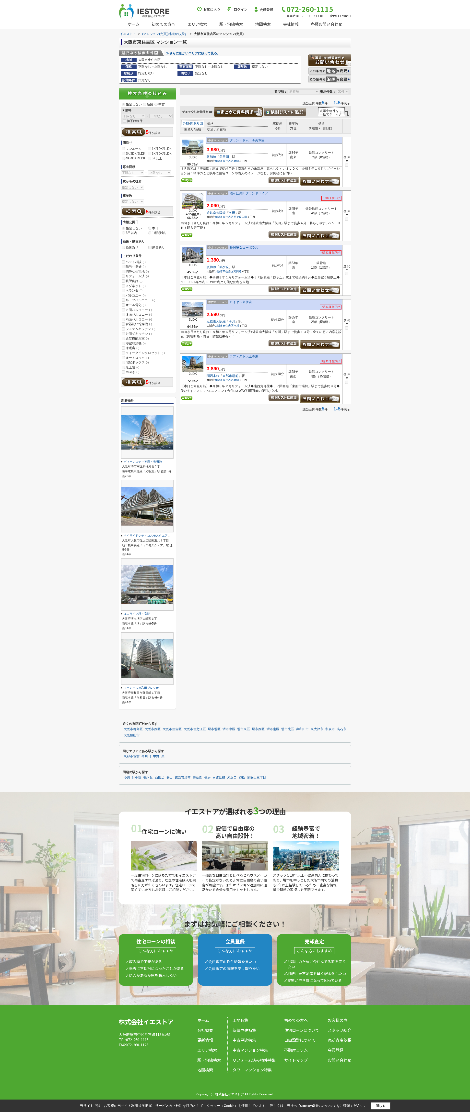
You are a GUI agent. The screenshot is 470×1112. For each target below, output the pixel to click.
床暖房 (132, 348)
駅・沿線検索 (231, 24)
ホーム (134, 24)
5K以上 (157, 158)
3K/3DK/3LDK (162, 153)
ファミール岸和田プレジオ (141, 688)
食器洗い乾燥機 (139, 324)
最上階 (132, 367)
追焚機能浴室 (137, 338)
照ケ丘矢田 (240, 216)
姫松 (242, 777)
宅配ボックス (137, 362)
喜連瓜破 (218, 777)
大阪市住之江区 (195, 729)
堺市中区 (229, 729)
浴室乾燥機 (136, 343)
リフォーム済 (137, 276)
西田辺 (159, 777)
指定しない (134, 104)
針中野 (154, 756)
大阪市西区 (153, 729)
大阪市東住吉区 (224, 160)
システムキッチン (140, 329)
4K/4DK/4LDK (135, 158)
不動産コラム (296, 1050)
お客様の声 (337, 1020)
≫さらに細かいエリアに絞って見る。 (193, 53)
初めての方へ (163, 24)
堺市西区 (258, 729)
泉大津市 (317, 729)
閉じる (380, 1106)
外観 (186, 123)
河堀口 (232, 777)
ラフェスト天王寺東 (244, 356)
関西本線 (213, 376)
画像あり (132, 247)
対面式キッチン (139, 334)
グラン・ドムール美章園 (247, 140)
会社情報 (291, 24)
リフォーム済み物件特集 (254, 1060)
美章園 (224, 157)
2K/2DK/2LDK (135, 153)
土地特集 (240, 1020)
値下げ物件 (135, 121)
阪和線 (211, 157)
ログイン (240, 9)
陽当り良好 (136, 266)
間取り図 (196, 123)
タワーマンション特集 (252, 1070)
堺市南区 (273, 729)
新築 (150, 104)
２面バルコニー (139, 310)
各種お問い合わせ (326, 24)
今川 (232, 321)
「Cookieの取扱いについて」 (316, 1106)
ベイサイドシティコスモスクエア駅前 (149, 535)
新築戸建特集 (244, 1030)
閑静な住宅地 (137, 271)
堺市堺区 (214, 729)
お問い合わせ (339, 1060)
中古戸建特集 (244, 1040)
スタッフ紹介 (339, 1030)
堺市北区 (287, 729)
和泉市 (330, 729)
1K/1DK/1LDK (162, 149)
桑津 (236, 160)
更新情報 (205, 1040)
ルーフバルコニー (140, 300)
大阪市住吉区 (172, 729)
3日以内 (131, 233)
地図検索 (263, 24)
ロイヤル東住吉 (241, 302)
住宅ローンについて (301, 1030)
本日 (155, 228)
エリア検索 (197, 24)
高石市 (341, 729)
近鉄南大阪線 (216, 213)
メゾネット (136, 286)
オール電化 (136, 305)
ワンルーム (133, 149)
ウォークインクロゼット (145, 353)
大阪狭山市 (132, 735)
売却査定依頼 (339, 1040)
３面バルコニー (139, 314)
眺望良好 (134, 281)
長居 (207, 777)
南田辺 (238, 271)
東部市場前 (230, 376)
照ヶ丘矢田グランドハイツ (249, 193)
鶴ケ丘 (224, 267)
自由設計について (300, 1040)
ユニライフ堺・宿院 (137, 614)
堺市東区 (243, 729)
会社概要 (205, 1030)
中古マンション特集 (250, 1050)
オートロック (137, 358)
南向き (132, 372)
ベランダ (134, 290)
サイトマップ (296, 1060)
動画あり (158, 247)
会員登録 (266, 9)
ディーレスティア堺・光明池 (143, 461)
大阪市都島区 (133, 729)
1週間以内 (159, 233)
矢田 (232, 213)
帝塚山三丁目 (256, 777)
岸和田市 (302, 729)
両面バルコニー (139, 319)
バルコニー (136, 295)
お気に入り (211, 9)
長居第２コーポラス (244, 247)
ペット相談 (136, 262)
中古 (161, 104)
